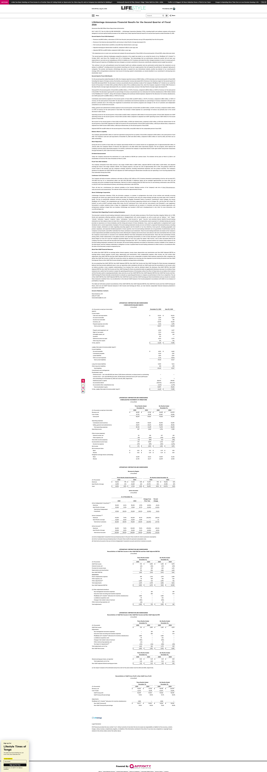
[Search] (163, 15)
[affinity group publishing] (83, 388)
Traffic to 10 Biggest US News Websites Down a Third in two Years (189, 2)
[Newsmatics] (83, 391)
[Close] (27, 741)
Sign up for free (15, 765)
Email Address (8, 758)
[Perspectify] (83, 384)
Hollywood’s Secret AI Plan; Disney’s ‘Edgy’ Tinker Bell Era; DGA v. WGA (140, 2)
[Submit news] (83, 381)
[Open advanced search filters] (166, 15)
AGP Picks (4, 2)
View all (263, 2)
